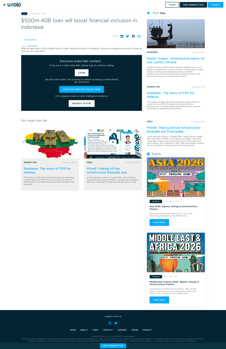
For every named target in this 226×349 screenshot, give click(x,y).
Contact (108, 330)
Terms (134, 330)
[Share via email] (139, 36)
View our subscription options (81, 89)
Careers (122, 330)
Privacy (147, 330)
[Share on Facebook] (133, 36)
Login (81, 73)
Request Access (81, 103)
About (84, 330)
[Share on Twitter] (127, 36)
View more (159, 222)
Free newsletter (113, 346)
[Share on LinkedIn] (122, 36)
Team (95, 330)
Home (73, 330)
